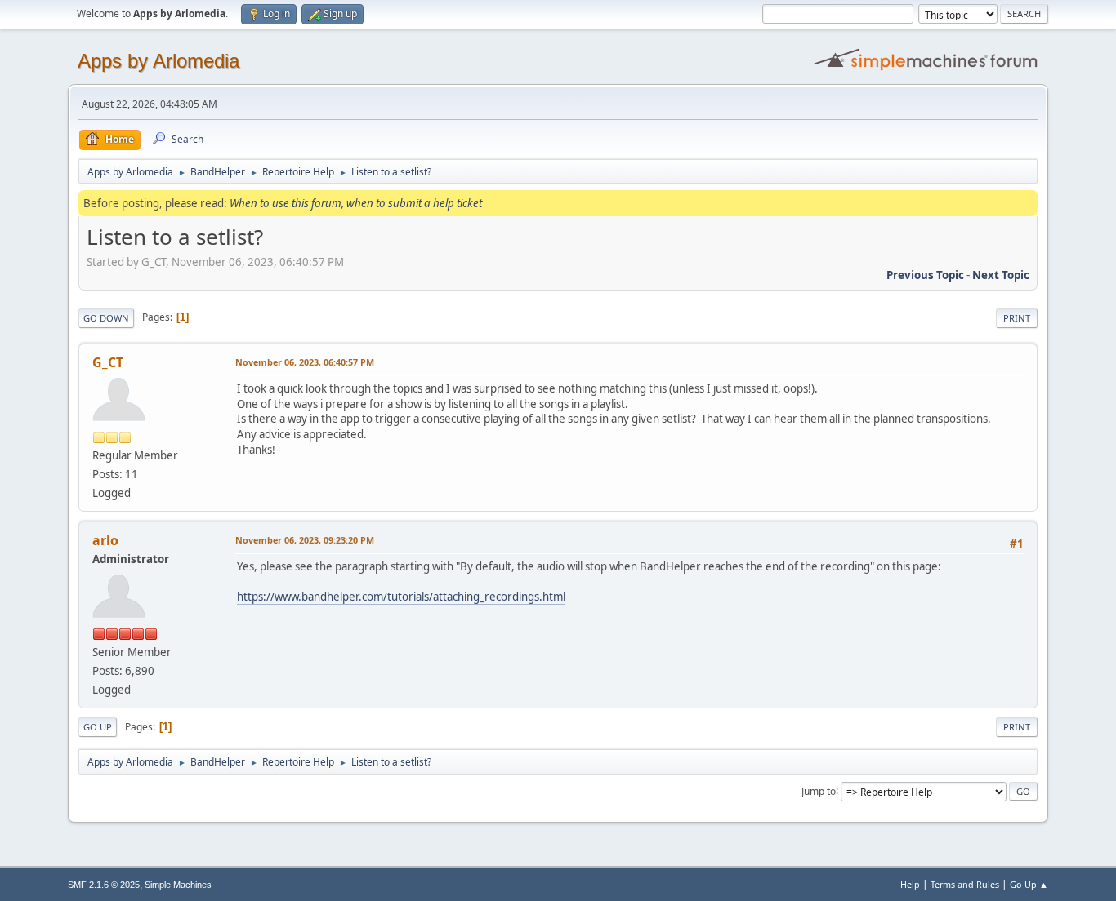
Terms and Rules (965, 884)
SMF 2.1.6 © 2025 (104, 885)
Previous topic (925, 275)
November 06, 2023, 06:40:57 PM (304, 362)
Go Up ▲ (1029, 884)
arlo (105, 540)
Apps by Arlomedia (158, 61)
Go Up (97, 727)
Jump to (818, 790)
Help (910, 884)
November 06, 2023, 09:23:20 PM (304, 540)
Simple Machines (178, 885)
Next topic (1000, 275)
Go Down (106, 318)
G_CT (107, 362)
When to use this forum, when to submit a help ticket (356, 203)
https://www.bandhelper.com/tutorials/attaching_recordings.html (401, 596)
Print (1016, 318)
